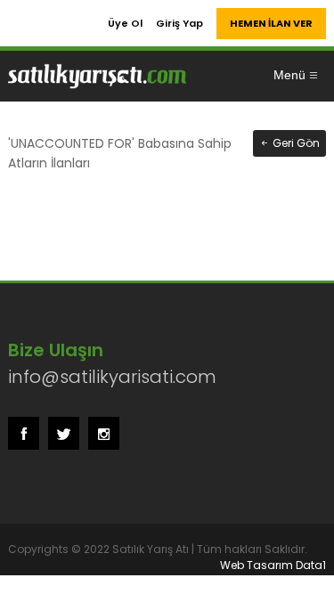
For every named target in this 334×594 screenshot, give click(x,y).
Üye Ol (125, 23)
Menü (289, 75)
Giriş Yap (179, 23)
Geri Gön (295, 143)
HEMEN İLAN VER (271, 23)
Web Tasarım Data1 (273, 565)
